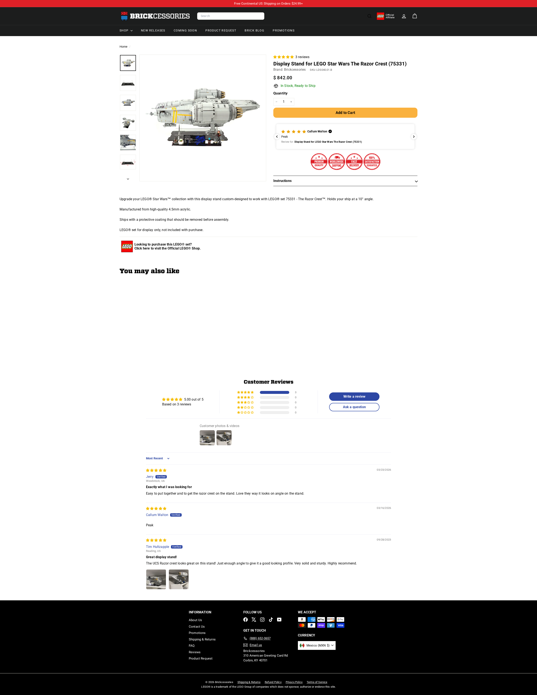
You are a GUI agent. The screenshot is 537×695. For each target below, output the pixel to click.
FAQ (191, 646)
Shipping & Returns (202, 639)
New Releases (153, 30)
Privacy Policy (294, 682)
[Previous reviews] (277, 136)
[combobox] (230, 16)
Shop (124, 30)
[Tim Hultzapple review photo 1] (156, 579)
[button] (284, 57)
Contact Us (197, 626)
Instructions (282, 181)
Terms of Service (317, 682)
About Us (195, 620)
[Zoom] (203, 118)
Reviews (195, 652)
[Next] (128, 177)
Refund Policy (273, 682)
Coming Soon (185, 30)
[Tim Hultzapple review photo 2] (179, 579)
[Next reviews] (414, 136)
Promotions (284, 30)
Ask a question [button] (354, 407)
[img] (156, 470)
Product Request (220, 30)
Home (124, 46)
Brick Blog (254, 30)
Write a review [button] (354, 396)
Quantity (280, 93)
